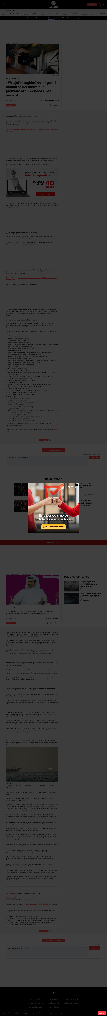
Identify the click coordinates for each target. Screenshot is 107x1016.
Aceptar (101, 1013)
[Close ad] (76, 485)
